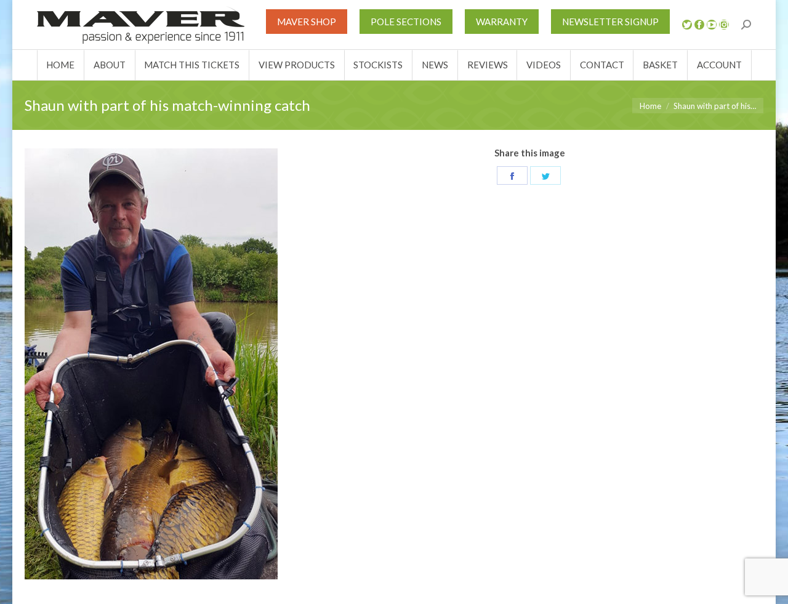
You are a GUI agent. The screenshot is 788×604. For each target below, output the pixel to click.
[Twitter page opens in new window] (687, 25)
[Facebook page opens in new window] (699, 25)
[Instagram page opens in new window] (724, 25)
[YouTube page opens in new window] (712, 25)
